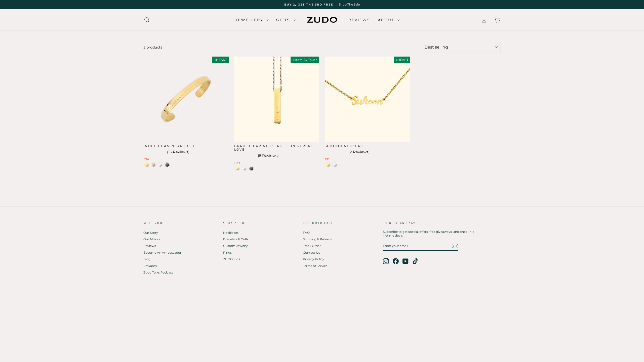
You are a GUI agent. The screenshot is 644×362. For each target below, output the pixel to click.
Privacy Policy (313, 259)
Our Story (150, 233)
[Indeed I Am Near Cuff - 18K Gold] (146, 164)
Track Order (312, 246)
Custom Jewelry (235, 246)
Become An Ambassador (162, 252)
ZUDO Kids (231, 259)
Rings (227, 252)
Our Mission (152, 239)
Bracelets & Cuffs (236, 239)
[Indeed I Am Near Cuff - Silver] (160, 164)
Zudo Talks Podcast (158, 272)
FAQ (306, 233)
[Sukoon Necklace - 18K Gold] (328, 164)
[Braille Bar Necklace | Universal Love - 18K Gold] (237, 168)
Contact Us (311, 252)
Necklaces (230, 233)
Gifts (284, 20)
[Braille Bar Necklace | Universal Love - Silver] (244, 168)
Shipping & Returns (317, 239)
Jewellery (250, 20)
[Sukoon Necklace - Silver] (335, 164)
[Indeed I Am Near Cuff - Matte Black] (167, 164)
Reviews (359, 20)
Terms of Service (315, 266)
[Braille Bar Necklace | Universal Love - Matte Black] (251, 168)
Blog (146, 259)
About (387, 20)
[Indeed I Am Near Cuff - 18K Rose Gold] (153, 164)
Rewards (150, 266)
